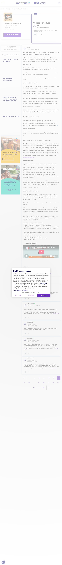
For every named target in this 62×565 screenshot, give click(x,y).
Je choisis (31, 295)
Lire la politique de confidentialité (20, 290)
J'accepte (44, 295)
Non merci (18, 295)
